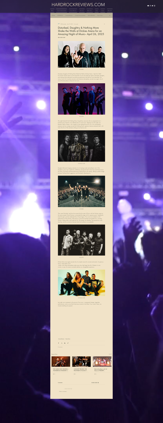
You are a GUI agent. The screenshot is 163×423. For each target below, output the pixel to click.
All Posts (53, 15)
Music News (100, 15)
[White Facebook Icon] (150, 6)
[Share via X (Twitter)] (61, 343)
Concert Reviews (68, 15)
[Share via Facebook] (58, 343)
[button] (109, 15)
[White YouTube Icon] (148, 6)
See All (110, 354)
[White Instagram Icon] (154, 6)
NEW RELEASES (91, 15)
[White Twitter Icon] (152, 6)
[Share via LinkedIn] (64, 343)
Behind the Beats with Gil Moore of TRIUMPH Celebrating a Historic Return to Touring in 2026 (101, 369)
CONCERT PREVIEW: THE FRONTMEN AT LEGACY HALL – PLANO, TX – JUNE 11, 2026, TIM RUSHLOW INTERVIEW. (80, 369)
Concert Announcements (80, 15)
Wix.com (90, 419)
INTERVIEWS (60, 15)
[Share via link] (68, 343)
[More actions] (104, 24)
